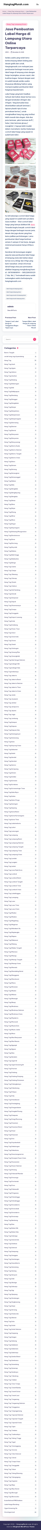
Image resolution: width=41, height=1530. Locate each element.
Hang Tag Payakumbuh (12, 1142)
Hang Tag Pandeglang (12, 1103)
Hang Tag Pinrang (10, 1170)
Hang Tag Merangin (11, 998)
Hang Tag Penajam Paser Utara (15, 1158)
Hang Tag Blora (9, 520)
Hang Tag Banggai (10, 399)
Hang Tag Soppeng (11, 1333)
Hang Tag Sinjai (9, 1306)
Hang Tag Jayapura (11, 699)
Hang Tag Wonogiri (11, 1493)
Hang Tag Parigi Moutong (13, 1119)
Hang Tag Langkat (10, 862)
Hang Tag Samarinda (11, 1240)
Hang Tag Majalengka (11, 932)
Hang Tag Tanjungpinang (13, 1411)
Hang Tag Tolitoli (10, 1458)
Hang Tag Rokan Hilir (11, 1228)
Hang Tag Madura (10, 917)
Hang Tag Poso (9, 1185)
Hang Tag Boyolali (10, 547)
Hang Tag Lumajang (11, 897)
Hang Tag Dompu (10, 609)
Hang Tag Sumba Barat (12, 1356)
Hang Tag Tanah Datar (12, 1391)
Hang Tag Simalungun (11, 1298)
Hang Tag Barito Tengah (12, 454)
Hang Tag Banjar (10, 407)
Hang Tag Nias (9, 1053)
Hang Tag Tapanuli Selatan (13, 1415)
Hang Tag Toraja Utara (12, 1461)
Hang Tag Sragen (10, 1337)
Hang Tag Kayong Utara (12, 745)
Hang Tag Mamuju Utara (12, 963)
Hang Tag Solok (9, 1325)
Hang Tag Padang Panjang (13, 1076)
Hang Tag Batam (10, 465)
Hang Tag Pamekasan (11, 1100)
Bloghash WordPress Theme (23, 1527)
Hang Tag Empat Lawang (13, 617)
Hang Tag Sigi (9, 1290)
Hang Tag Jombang (11, 718)
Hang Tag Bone (9, 539)
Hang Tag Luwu (9, 901)
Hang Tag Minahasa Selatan (14, 1010)
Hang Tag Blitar (9, 516)
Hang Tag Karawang (11, 738)
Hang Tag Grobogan (11, 648)
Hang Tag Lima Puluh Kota (13, 870)
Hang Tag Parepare (11, 1115)
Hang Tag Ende (9, 621)
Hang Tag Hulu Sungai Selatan (14, 660)
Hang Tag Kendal (10, 757)
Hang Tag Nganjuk (10, 1045)
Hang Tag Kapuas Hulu (12, 730)
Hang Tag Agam (10, 368)
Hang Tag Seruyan (10, 1275)
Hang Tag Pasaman (11, 1123)
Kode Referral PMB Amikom (13, 1500)
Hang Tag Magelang (11, 921)
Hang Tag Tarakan (10, 1430)
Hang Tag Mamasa (10, 952)
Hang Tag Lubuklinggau (12, 893)
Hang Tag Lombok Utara (12, 890)
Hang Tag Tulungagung (12, 1477)
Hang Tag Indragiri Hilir (12, 664)
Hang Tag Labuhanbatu (12, 823)
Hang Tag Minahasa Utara (13, 1014)
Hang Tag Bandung (11, 395)
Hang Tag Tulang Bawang (13, 1473)
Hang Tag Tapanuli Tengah (13, 1419)
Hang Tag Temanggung (12, 1446)
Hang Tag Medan (10, 991)
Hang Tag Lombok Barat (12, 878)
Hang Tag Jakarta (10, 675)
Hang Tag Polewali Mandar (13, 1174)
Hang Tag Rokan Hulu (11, 1232)
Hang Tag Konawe (10, 781)
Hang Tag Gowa (10, 640)
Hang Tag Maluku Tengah (13, 948)
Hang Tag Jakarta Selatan (13, 683)
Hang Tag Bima (9, 504)
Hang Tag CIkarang (11, 574)
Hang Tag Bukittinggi (11, 555)
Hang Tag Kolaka (10, 777)
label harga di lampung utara (14, 288)
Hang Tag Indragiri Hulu (12, 668)
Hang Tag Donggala (11, 613)
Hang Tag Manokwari (11, 979)
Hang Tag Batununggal (12, 477)
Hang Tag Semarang (11, 1267)
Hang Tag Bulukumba (11, 559)
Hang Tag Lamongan (11, 831)
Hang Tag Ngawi (10, 1049)
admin (10, 306)
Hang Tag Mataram (11, 987)
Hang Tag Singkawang (12, 1302)
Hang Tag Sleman (10, 1318)
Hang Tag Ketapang (11, 769)
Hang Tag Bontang (11, 543)
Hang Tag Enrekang (11, 625)
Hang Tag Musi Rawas (11, 1041)
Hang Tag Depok (10, 602)
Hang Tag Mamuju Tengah (13, 960)
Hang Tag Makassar (11, 940)
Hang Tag (7, 360)
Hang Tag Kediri (9, 753)
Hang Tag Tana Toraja (12, 1384)
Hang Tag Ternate (10, 1450)
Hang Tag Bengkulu (11, 496)
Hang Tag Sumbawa (11, 1360)
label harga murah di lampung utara (16, 295)
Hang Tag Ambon (10, 372)
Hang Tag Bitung (10, 512)
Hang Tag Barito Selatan (13, 450)
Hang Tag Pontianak (11, 1181)
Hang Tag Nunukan (10, 1057)
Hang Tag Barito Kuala (12, 446)
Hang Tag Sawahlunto (12, 1263)
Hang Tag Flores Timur (12, 629)
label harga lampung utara (13, 292)
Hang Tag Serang (10, 1271)
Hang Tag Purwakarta (12, 1205)
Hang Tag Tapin (9, 1426)
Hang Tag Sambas (10, 1244)
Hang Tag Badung (10, 380)
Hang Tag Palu (9, 1096)
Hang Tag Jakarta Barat (12, 679)
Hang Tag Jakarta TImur (12, 687)
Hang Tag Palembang (11, 1088)
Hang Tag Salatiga (10, 1236)
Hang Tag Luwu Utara (11, 909)
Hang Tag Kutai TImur (11, 819)
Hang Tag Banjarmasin (12, 415)
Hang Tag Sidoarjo (10, 1286)
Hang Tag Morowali (11, 1022)
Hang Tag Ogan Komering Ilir (14, 1065)
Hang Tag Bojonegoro (12, 528)
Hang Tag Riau (9, 1224)
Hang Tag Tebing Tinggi (12, 1438)
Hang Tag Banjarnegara (12, 419)
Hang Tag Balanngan (11, 384)
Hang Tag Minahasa (11, 1006)
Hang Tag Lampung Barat (13, 839)
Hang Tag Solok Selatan (12, 1329)
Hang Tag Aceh (9, 364)
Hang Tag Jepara (10, 711)
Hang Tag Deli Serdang (12, 590)
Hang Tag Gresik (10, 644)
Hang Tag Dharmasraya (12, 605)
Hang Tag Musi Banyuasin (13, 1037)
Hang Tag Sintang (10, 1310)
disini (33, 225)
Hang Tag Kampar (10, 722)
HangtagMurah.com (16, 4)
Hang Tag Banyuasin (11, 434)
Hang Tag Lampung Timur (13, 851)
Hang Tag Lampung (11, 835)
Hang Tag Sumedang (11, 1364)
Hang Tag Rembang (11, 1220)
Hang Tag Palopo (10, 1092)
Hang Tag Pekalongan (12, 1146)
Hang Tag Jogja (9, 714)
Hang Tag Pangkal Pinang (13, 1111)
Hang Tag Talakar (10, 1380)
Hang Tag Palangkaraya (12, 1084)
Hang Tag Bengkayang (12, 493)
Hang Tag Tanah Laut (11, 1395)
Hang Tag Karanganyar (12, 734)
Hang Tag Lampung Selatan (14, 843)
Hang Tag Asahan (10, 376)
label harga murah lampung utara (15, 298)
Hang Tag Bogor (10, 524)
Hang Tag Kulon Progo (12, 800)
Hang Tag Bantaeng (11, 423)
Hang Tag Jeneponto (11, 707)
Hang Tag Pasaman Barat (13, 1127)
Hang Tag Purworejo (11, 1216)
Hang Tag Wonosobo (11, 1497)
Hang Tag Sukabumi (11, 1345)
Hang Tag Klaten (10, 773)
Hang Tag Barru (9, 461)
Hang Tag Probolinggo (12, 1197)
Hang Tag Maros (10, 983)
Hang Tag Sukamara (11, 1349)
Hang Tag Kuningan (11, 804)
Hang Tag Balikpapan (11, 391)
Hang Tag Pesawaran (11, 1162)
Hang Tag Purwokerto (11, 1212)
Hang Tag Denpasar (11, 598)
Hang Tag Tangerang (11, 1399)
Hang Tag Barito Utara (12, 458)
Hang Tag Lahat (10, 827)
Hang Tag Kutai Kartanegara (14, 816)
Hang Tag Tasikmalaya (12, 1434)
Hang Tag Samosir (10, 1247)
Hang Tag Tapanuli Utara (13, 1423)
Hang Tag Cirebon (10, 586)
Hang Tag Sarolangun (11, 1259)
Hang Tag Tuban (10, 1469)
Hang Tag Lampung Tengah (13, 847)
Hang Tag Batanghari (11, 473)
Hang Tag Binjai (9, 508)
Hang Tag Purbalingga (12, 1201)
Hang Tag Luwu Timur (11, 905)
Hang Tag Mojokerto (11, 1018)
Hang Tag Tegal (9, 1442)
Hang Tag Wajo (9, 1485)
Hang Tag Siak (9, 1279)
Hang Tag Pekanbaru (11, 1150)
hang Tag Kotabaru (11, 784)
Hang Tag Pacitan (10, 1069)
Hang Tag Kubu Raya (11, 792)
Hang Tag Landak (10, 858)
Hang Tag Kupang (10, 808)
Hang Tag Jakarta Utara (12, 691)
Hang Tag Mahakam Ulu (12, 928)
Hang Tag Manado (10, 967)
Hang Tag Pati (9, 1139)
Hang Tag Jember (10, 703)
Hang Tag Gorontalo (11, 637)
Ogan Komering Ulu (10, 1508)
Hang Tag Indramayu (11, 672)
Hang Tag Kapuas (10, 726)
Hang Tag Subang (10, 1341)
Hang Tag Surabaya (11, 1372)
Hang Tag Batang (10, 469)
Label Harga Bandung (11, 1504)
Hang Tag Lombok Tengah (13, 882)
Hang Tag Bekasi (10, 481)
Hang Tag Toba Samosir (12, 1454)
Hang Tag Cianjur (10, 570)
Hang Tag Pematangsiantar (14, 1154)
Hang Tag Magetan (11, 924)
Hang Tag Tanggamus (12, 1407)
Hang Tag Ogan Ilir (10, 1061)
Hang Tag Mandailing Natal (13, 971)
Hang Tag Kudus (9, 796)
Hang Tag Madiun (10, 913)
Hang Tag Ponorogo (11, 1177)
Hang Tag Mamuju (10, 956)
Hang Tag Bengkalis (11, 489)
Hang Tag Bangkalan (11, 403)
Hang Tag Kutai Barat (11, 812)
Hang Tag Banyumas (11, 438)
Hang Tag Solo (9, 1321)
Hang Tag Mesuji (10, 1002)
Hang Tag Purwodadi (11, 1209)
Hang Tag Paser (9, 1131)
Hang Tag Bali (9, 388)
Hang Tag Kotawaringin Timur (14, 788)
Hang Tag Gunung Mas (12, 652)
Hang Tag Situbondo (11, 1314)
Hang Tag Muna (9, 1033)
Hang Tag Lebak (10, 866)
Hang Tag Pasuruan (11, 1135)
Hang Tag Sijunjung (10, 1294)
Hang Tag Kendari (10, 761)
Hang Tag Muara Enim (11, 1026)
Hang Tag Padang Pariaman (14, 1080)
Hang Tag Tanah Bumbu (12, 1388)
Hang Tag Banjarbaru (11, 411)
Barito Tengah (9, 353)
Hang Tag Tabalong (11, 1376)
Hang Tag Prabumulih (11, 1189)
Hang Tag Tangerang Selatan (14, 1403)
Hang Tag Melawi (10, 995)
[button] (12, 310)
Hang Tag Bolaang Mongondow (15, 532)
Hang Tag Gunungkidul (12, 656)
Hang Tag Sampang (11, 1251)
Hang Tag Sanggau (11, 1255)
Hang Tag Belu (9, 485)
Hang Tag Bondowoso (12, 535)
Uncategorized (9, 1512)
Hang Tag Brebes (10, 551)
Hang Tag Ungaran (10, 1481)
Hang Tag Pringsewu (11, 1193)
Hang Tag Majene (10, 936)
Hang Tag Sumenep (11, 1368)
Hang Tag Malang (10, 944)
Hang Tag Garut (9, 633)
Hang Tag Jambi (9, 695)
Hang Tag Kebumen (11, 749)
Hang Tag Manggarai (11, 975)
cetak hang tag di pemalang (14, 356)
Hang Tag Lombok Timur (12, 886)
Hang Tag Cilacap (10, 578)
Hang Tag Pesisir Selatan (13, 1166)
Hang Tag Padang (10, 1072)
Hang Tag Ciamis (10, 567)
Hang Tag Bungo (10, 563)
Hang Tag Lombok (10, 874)
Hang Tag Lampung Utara (16, 24)
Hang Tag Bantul (10, 430)
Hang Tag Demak (10, 594)
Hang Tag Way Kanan (11, 1489)
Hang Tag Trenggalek (11, 1465)
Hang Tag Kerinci (10, 765)
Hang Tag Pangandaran (12, 1107)
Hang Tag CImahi (10, 582)
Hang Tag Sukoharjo (11, 1353)
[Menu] (37, 4)
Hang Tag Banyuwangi (12, 442)
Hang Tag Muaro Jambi (12, 1030)
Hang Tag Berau (9, 500)
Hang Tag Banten (10, 426)
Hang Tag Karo (9, 742)
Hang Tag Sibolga (10, 1282)
